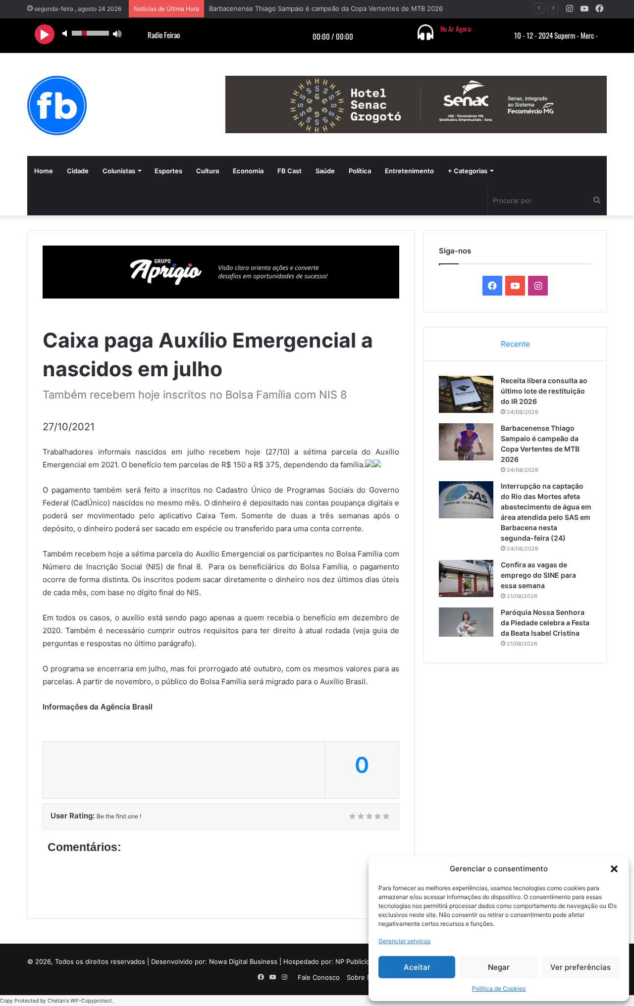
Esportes (168, 171)
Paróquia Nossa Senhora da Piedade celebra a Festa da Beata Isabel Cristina (545, 622)
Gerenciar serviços (404, 941)
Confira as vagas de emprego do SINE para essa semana (538, 575)
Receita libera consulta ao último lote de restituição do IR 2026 (544, 390)
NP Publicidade (358, 961)
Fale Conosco (319, 977)
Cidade (78, 171)
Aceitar (417, 967)
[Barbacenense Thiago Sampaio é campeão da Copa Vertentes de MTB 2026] (466, 441)
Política (360, 171)
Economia (248, 171)
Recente (515, 344)
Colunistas (119, 171)
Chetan (56, 1001)
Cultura (207, 171)
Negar (499, 967)
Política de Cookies (499, 988)
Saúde (325, 171)
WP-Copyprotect (91, 1001)
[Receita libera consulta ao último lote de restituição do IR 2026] (466, 394)
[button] (614, 869)
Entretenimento (409, 171)
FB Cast (289, 171)
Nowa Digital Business (243, 961)
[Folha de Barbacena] (57, 105)
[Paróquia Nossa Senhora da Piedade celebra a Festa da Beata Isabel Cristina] (466, 622)
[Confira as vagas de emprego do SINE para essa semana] (466, 578)
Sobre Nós (363, 977)
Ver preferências (580, 967)
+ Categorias (467, 171)
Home (43, 171)
